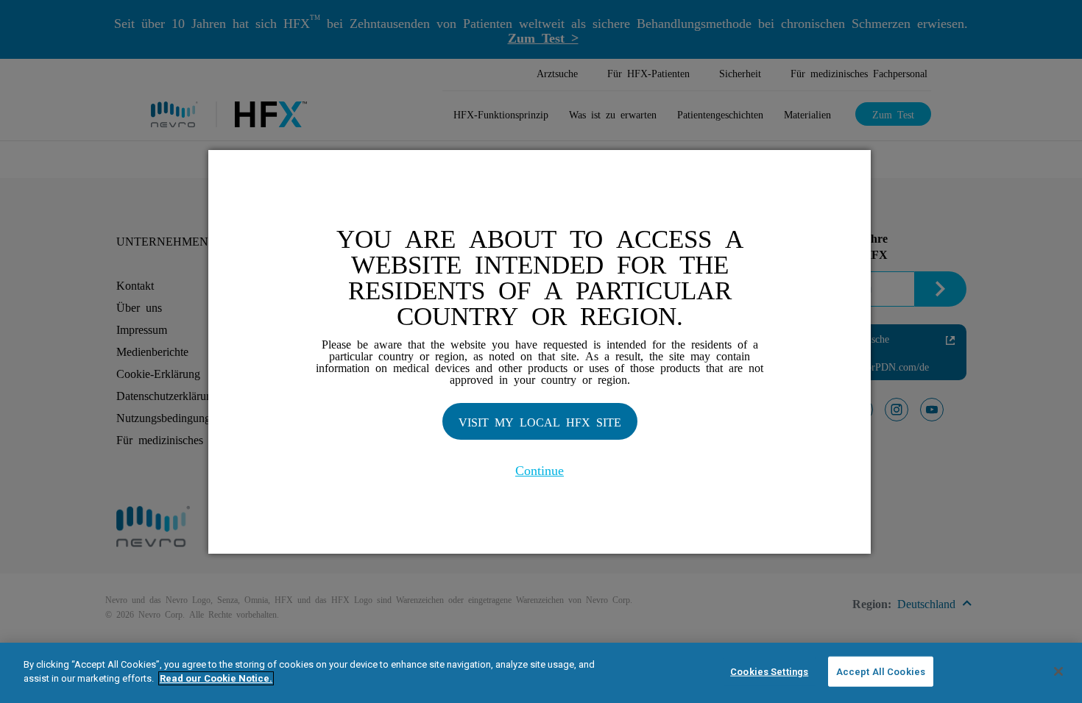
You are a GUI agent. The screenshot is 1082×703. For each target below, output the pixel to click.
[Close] (1058, 671)
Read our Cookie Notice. (216, 678)
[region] (541, 673)
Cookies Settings (769, 671)
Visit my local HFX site (540, 421)
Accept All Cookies (880, 671)
